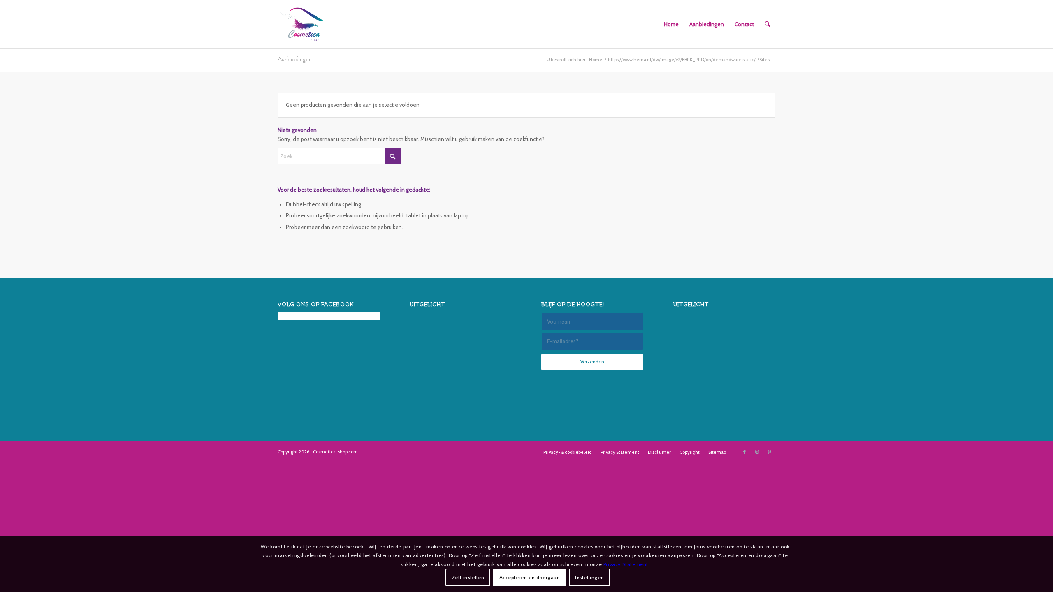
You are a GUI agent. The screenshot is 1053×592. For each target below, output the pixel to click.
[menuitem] (671, 24)
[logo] (301, 24)
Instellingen (589, 577)
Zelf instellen (468, 577)
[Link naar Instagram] (757, 452)
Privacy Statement (625, 564)
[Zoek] (767, 24)
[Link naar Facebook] (744, 452)
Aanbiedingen (295, 59)
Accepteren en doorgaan (529, 577)
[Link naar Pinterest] (769, 452)
